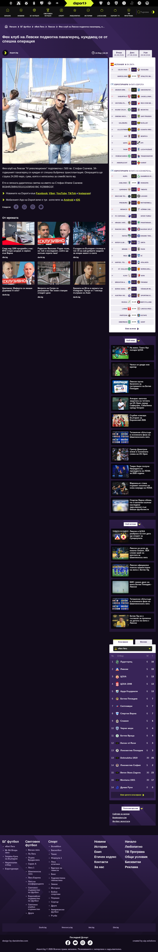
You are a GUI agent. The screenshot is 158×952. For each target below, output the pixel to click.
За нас (99, 867)
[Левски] (19, 3)
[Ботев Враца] (124, 3)
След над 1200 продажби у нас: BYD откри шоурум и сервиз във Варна (17, 250)
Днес (132, 54)
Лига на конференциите (134, 171)
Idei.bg (91, 927)
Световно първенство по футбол (34, 890)
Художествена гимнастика (58, 879)
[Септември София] (57, 3)
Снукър (54, 902)
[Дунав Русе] (132, 3)
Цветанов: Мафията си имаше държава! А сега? (17, 289)
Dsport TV (115, 16)
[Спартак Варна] (101, 3)
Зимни (54, 884)
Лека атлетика (55, 863)
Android (68, 200)
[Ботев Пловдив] (49, 3)
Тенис (54, 854)
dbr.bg (5, 257)
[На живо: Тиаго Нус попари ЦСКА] (132, 352)
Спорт (61, 16)
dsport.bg (14, 53)
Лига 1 (31, 868)
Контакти (101, 862)
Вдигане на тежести (56, 869)
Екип (98, 851)
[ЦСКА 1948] (34, 3)
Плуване (55, 898)
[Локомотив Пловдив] (139, 3)
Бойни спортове (55, 893)
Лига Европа (129, 84)
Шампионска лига (34, 872)
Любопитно (75, 16)
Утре (145, 54)
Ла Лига (124, 64)
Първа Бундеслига (34, 859)
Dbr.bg (116, 927)
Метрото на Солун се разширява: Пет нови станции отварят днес (52, 290)
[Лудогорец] (11, 3)
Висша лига (34, 850)
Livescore (101, 16)
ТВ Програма (128, 14)
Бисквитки (133, 862)
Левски (51, 27)
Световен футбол (48, 14)
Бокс (53, 874)
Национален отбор (11, 863)
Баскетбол (56, 850)
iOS (78, 200)
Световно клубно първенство (34, 906)
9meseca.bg (67, 927)
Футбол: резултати (121, 821)
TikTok (72, 193)
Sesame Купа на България (11, 857)
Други (31, 913)
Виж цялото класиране (130, 795)
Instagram (84, 193)
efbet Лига (39, 27)
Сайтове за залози (120, 814)
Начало (7, 16)
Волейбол (56, 846)
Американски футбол (57, 910)
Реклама (131, 867)
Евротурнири (11, 869)
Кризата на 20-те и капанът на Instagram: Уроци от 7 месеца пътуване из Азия (88, 290)
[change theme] (153, 12)
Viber (52, 193)
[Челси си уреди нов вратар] (132, 369)
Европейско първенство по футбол (34, 898)
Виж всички (130, 329)
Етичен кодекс (105, 857)
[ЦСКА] (26, 3)
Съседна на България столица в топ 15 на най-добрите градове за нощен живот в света (89, 250)
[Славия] (108, 3)
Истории (88, 16)
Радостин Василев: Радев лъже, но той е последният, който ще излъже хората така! (54, 250)
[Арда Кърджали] (42, 3)
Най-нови (130, 340)
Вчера (119, 54)
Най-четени (130, 524)
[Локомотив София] (147, 3)
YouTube (61, 193)
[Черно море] (116, 3)
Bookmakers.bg (119, 818)
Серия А (32, 864)
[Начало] (6, 27)
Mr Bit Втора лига (11, 851)
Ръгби (54, 916)
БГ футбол (34, 16)
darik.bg (41, 257)
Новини (21, 16)
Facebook (42, 193)
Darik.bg (42, 927)
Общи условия (136, 857)
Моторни (55, 888)
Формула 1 (56, 858)
